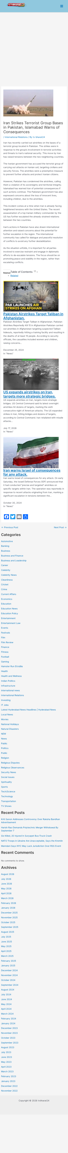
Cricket (4, 584)
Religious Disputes (10, 762)
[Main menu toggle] (62, 6)
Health (4, 671)
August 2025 (7, 932)
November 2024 (9, 975)
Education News (9, 608)
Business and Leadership (13, 560)
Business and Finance (12, 555)
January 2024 (8, 1023)
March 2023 (7, 1071)
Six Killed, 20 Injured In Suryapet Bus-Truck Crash (26, 836)
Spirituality (6, 782)
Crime (4, 589)
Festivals (5, 632)
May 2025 (6, 946)
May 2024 (6, 1004)
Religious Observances (12, 767)
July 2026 (6, 879)
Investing (5, 700)
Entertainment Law (10, 623)
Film (3, 637)
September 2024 (9, 985)
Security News (8, 772)
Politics (4, 748)
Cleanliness (7, 580)
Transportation (8, 801)
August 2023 (7, 1047)
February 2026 (8, 903)
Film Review (7, 642)
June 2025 (6, 941)
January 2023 (8, 1081)
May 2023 (6, 1062)
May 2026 (6, 888)
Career (4, 565)
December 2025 (9, 912)
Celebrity (5, 570)
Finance (5, 647)
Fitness (4, 652)
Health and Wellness (11, 676)
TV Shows (6, 806)
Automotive (7, 541)
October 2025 (8, 922)
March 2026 (7, 898)
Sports (4, 787)
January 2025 (8, 965)
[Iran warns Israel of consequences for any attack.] (31, 452)
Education (6, 603)
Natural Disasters (10, 729)
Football (5, 657)
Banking (5, 546)
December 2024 (9, 970)
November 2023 (9, 1033)
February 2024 (8, 1018)
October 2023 (8, 1038)
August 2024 (7, 989)
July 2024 (6, 994)
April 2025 (6, 951)
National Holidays (10, 724)
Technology (7, 796)
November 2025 (9, 917)
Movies (4, 719)
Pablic (4, 743)
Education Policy (9, 613)
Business (5, 551)
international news (10, 690)
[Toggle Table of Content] (35, 272)
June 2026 (6, 883)
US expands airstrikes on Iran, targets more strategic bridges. (29, 394)
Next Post (60, 527)
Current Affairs (8, 594)
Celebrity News (9, 575)
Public (4, 753)
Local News (7, 714)
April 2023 (6, 1067)
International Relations (12, 695)
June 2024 (6, 999)
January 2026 (8, 908)
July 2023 (6, 1052)
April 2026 (6, 893)
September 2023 (9, 1042)
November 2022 (9, 1090)
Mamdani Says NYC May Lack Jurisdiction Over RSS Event (31, 846)
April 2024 (6, 1009)
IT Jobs (5, 705)
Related (14, 275)
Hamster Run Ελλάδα (12, 666)
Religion (5, 758)
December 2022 (9, 1086)
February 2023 (8, 1076)
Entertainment (8, 618)
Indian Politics (8, 681)
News (4, 738)
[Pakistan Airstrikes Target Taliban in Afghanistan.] (31, 296)
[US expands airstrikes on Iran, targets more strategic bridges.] (31, 374)
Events (4, 628)
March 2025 (7, 956)
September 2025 (9, 927)
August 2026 (7, 874)
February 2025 (8, 961)
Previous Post (9, 527)
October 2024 (8, 980)
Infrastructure (8, 685)
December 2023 (9, 1028)
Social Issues (7, 777)
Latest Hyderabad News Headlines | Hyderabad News (28, 709)
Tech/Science (8, 791)
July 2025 (6, 936)
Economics (6, 599)
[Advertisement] (34, 48)
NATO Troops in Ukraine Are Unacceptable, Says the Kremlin (32, 841)
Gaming (5, 661)
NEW (3, 734)
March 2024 (7, 1013)
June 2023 (6, 1057)
